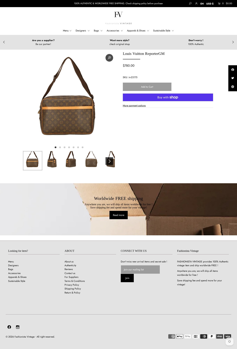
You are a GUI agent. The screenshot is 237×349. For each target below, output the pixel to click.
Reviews (69, 269)
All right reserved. (46, 336)
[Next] (109, 161)
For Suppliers (71, 277)
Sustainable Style (162, 30)
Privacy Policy (72, 285)
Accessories (113, 30)
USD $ (210, 3)
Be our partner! (43, 44)
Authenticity (70, 265)
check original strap (119, 44)
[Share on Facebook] (232, 69)
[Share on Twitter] (232, 78)
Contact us (70, 273)
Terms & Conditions (75, 281)
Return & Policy (72, 292)
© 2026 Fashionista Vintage (20, 336)
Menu (66, 30)
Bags (97, 30)
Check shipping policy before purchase (144, 3)
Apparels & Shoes (136, 30)
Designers (81, 30)
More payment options (134, 105)
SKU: (125, 77)
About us (69, 261)
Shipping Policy (73, 288)
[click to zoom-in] (109, 58)
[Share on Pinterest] (232, 87)
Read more (118, 215)
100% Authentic (196, 44)
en (202, 3)
